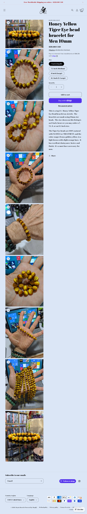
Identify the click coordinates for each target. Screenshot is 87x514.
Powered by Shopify (31, 507)
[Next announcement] (83, 2)
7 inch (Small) (56, 64)
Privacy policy (54, 507)
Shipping (52, 50)
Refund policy (43, 507)
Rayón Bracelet (20, 507)
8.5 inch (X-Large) (58, 78)
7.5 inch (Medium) (58, 69)
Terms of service (65, 507)
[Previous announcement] (4, 2)
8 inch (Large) (56, 73)
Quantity (52, 83)
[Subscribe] (41, 480)
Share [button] (53, 156)
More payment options (65, 106)
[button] (4, 10)
